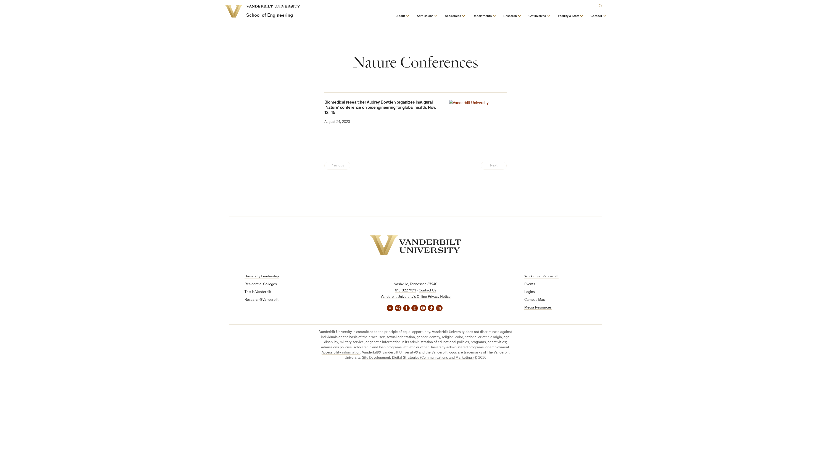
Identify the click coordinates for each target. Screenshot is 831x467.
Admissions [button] (425, 16)
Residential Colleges (261, 284)
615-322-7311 (405, 291)
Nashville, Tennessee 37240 (415, 284)
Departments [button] (482, 16)
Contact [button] (596, 16)
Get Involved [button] (537, 16)
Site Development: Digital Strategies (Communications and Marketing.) (418, 358)
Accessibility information (341, 353)
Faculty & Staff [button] (568, 16)
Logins (529, 292)
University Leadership (262, 276)
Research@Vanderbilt (262, 300)
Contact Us (427, 291)
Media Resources (538, 308)
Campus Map (534, 300)
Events (529, 284)
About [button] (400, 16)
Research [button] (510, 16)
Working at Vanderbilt (541, 276)
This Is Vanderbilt (258, 292)
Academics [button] (453, 16)
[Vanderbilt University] (415, 245)
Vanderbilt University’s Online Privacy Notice (416, 297)
